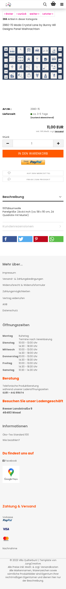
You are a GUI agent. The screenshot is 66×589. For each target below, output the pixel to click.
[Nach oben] (57, 584)
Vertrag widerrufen (14, 298)
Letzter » (47, 14)
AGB (5, 304)
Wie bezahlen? (11, 440)
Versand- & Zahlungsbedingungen (23, 279)
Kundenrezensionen (18, 226)
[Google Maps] (33, 474)
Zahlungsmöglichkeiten (16, 291)
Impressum (9, 272)
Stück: (6, 137)
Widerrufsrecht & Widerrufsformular (24, 285)
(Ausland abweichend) (42, 117)
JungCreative (33, 563)
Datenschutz (10, 310)
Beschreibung (13, 197)
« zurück (21, 14)
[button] (10, 239)
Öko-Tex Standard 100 (16, 434)
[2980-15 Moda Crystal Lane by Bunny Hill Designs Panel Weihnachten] (33, 59)
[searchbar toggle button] (45, 4)
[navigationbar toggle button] (62, 4)
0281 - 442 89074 (13, 392)
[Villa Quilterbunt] (7, 4)
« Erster (8, 14)
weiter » (34, 14)
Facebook (11, 460)
